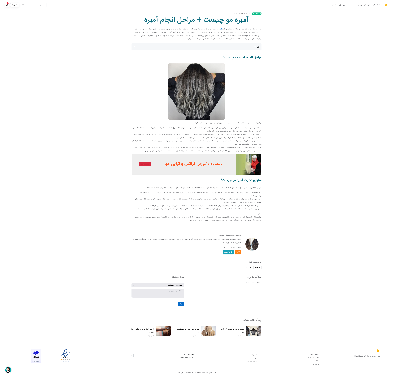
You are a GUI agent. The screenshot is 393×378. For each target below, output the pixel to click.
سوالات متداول (252, 358)
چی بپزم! (342, 5)
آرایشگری (257, 267)
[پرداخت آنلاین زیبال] (36, 356)
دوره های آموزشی (364, 5)
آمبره (220, 29)
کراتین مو (248, 267)
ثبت (181, 304)
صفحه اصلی (377, 5)
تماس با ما (332, 5)
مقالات (350, 5)
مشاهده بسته (145, 164)
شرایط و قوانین (252, 361)
